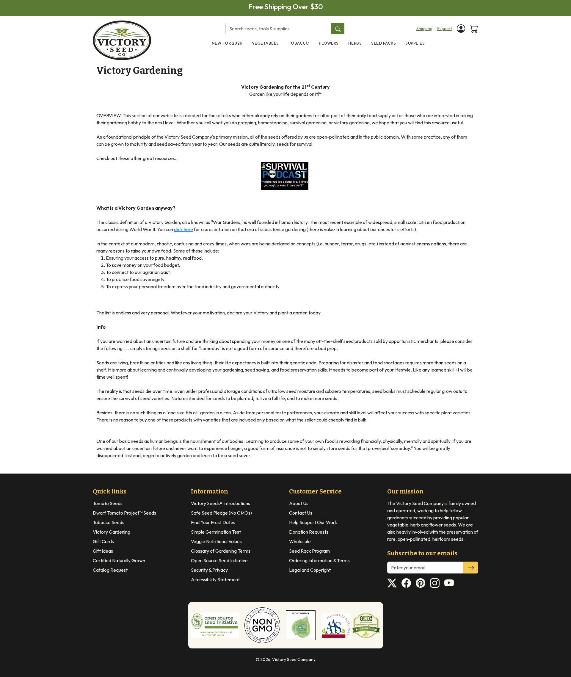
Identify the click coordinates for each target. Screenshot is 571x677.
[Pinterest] (420, 583)
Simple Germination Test (216, 532)
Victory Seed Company (294, 659)
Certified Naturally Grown (119, 560)
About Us (298, 503)
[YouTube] (449, 583)
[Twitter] (392, 583)
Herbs (355, 43)
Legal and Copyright (310, 570)
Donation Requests (308, 532)
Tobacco (299, 43)
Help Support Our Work (313, 522)
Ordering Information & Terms (319, 560)
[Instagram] (435, 583)
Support (444, 28)
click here (183, 229)
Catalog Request (110, 570)
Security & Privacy (209, 570)
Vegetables (265, 43)
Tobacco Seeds (108, 522)
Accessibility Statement (215, 579)
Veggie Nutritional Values (216, 541)
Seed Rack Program (309, 551)
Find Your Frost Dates (213, 522)
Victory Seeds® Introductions (220, 503)
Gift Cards (103, 541)
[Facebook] (406, 583)
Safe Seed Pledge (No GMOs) (221, 513)
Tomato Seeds (108, 503)
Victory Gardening (111, 532)
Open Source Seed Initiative (219, 560)
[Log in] (461, 28)
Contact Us (300, 513)
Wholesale (300, 541)
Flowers (329, 43)
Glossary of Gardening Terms (220, 551)
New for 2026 (227, 43)
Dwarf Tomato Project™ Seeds (124, 513)
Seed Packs (383, 43)
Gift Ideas (103, 551)
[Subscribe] (470, 567)
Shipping (424, 28)
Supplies (415, 43)
